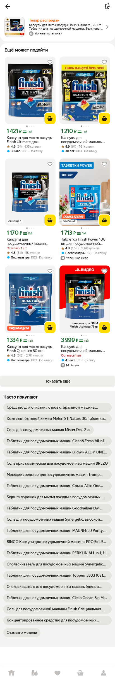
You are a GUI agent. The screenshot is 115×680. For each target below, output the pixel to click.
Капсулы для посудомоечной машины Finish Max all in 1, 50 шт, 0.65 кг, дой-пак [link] (81, 140)
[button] (7, 6)
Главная (11, 673)
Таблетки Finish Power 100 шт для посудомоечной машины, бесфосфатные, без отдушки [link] (83, 241)
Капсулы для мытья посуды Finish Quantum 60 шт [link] (29, 348)
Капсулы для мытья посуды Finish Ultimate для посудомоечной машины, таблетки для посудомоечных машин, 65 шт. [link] (29, 140)
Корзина (80, 673)
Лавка (34, 673)
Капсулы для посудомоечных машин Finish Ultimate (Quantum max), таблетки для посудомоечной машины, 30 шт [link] (28, 241)
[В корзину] (50, 118)
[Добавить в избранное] (50, 62)
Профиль (103, 673)
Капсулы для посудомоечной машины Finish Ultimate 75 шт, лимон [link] (84, 348)
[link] (57, 407)
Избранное (57, 673)
